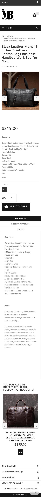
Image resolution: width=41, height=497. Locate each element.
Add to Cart (18, 206)
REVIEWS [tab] (20, 229)
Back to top (19, 495)
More (4, 177)
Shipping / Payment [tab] (20, 224)
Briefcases (10, 36)
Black (5, 189)
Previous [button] (4, 98)
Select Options (20, 452)
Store (8, 488)
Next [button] (36, 98)
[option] (20, 91)
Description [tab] (20, 218)
